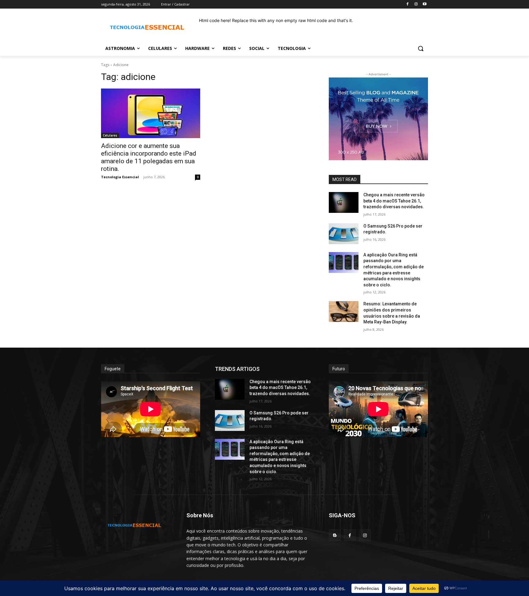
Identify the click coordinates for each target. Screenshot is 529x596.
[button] (420, 48)
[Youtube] (424, 4)
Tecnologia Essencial (120, 177)
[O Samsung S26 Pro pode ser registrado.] (343, 233)
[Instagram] (415, 4)
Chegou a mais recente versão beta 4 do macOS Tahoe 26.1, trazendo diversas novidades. (394, 200)
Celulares (110, 135)
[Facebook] (407, 4)
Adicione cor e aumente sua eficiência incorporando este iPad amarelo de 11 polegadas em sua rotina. (148, 157)
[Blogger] (335, 535)
